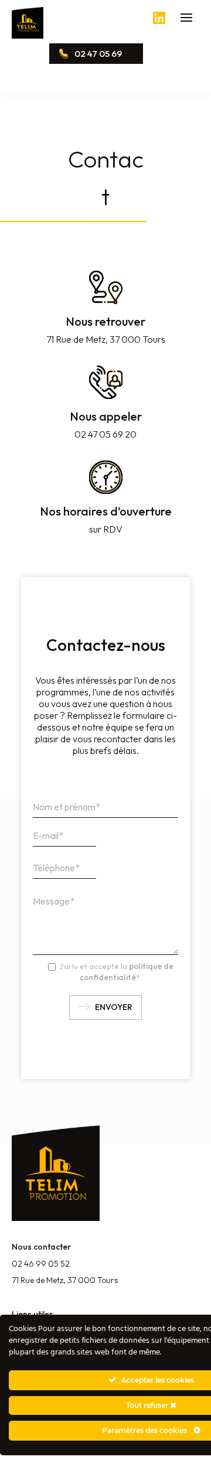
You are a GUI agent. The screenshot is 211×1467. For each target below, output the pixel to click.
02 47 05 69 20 (90, 56)
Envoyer (113, 1007)
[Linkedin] (159, 20)
